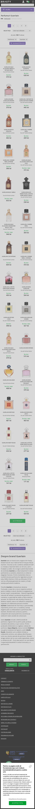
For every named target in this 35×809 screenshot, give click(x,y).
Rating (3, 700)
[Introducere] (2, 18)
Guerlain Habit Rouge (8, 443)
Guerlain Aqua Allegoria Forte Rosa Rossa (8, 349)
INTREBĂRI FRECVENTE (7, 713)
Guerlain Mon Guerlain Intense (8, 100)
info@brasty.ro (25, 670)
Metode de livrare (7, 704)
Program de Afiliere (7, 735)
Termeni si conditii (7, 681)
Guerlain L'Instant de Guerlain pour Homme (26, 100)
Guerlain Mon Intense (26, 348)
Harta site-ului (5, 697)
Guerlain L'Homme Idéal (26, 130)
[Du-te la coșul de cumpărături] (27, 2)
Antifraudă (4, 726)
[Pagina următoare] (25, 25)
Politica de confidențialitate (10, 688)
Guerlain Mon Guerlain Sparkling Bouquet (26, 381)
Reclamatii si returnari (8, 710)
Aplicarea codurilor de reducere (11, 716)
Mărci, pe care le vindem (8, 723)
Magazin (3, 738)
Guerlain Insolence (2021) (26, 413)
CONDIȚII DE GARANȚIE (7, 694)
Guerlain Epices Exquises (9, 130)
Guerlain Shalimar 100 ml (26, 474)
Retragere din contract (8, 719)
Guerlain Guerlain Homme (26, 318)
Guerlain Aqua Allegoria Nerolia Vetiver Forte (8, 68)
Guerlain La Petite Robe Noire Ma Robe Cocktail (9, 475)
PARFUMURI (7, 18)
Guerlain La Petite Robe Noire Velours (26, 443)
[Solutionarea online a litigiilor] (16, 760)
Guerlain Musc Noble (8, 192)
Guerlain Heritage (8, 412)
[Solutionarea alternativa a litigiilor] (16, 755)
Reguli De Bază (5, 684)
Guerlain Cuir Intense (9, 256)
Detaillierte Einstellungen (17, 799)
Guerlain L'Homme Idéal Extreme (8, 161)
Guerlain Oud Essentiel (26, 67)
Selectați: (7, 31)
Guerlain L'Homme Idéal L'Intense (26, 257)
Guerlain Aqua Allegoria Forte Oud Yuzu (26, 161)
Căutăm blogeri (6, 732)
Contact (3, 678)
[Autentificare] (23, 2)
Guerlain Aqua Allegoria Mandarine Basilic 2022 (8, 226)
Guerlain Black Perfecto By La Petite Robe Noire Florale (26, 194)
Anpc (2, 691)
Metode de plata (6, 707)
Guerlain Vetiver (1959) (9, 318)
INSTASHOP (4, 729)
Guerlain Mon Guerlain (26, 287)
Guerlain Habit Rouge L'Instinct (8, 506)
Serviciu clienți (9, 670)
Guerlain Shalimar (9, 380)
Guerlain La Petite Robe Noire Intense (9, 287)
